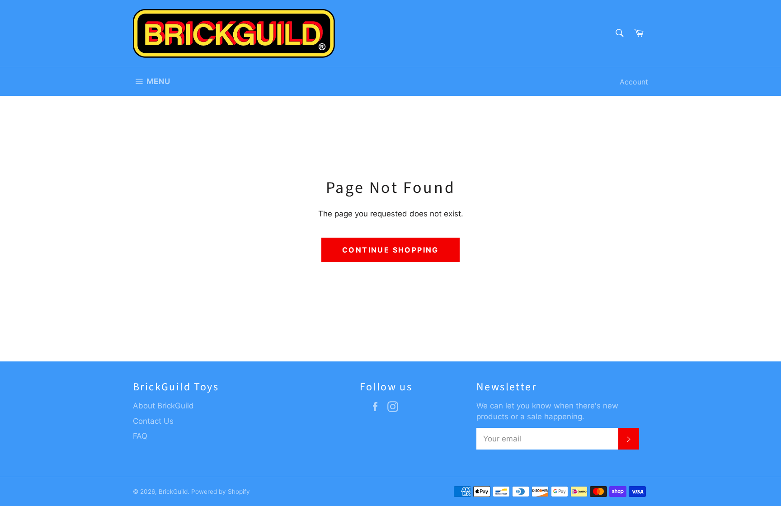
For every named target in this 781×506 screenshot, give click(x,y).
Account (634, 81)
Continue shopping (390, 249)
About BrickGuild (163, 405)
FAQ (140, 435)
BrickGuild (173, 491)
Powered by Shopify (220, 491)
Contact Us (153, 421)
